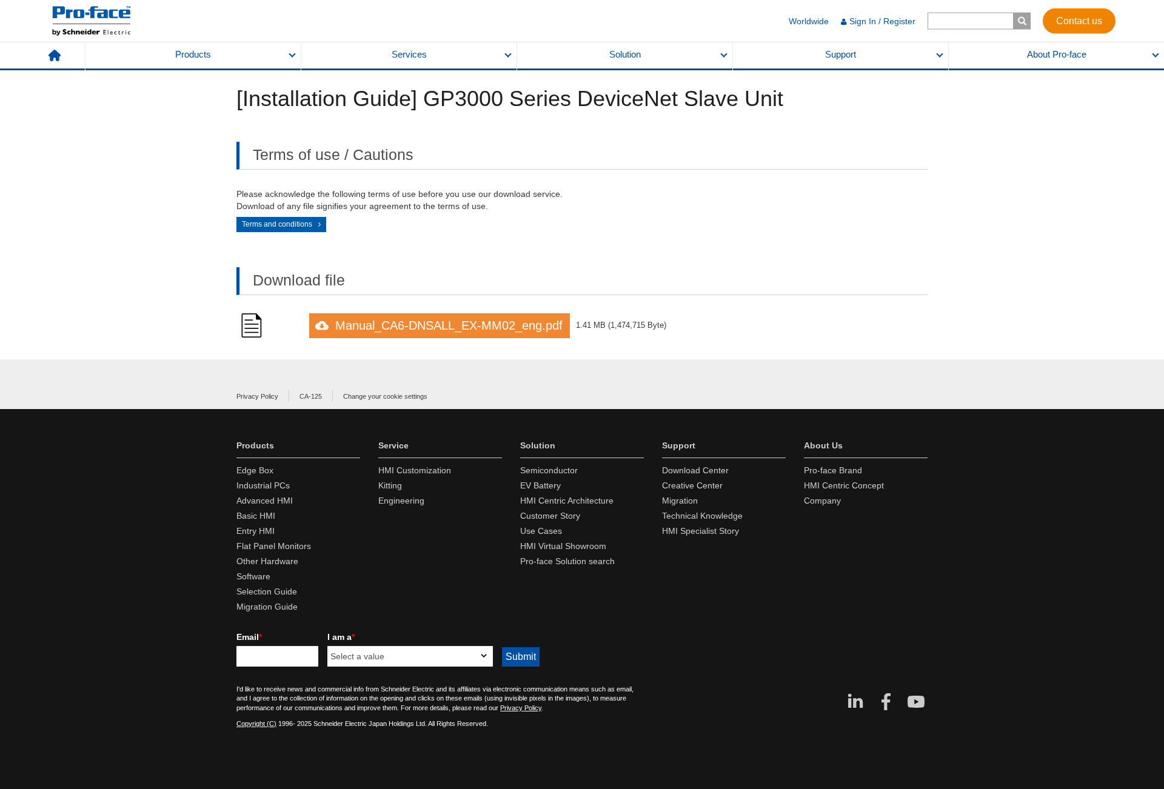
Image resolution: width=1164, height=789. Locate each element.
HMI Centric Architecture (567, 500)
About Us (823, 445)
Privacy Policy (257, 396)
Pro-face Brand (833, 470)
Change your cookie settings (385, 396)
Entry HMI (255, 531)
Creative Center (692, 485)
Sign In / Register (882, 21)
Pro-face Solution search (567, 561)
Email (249, 637)
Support (840, 54)
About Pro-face (1056, 54)
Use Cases (541, 531)
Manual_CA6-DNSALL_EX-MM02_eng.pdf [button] (449, 325)
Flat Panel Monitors (273, 546)
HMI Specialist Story (700, 531)
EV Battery (540, 485)
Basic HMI (255, 516)
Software (253, 576)
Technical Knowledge (702, 516)
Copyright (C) (256, 723)
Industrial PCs (263, 485)
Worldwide (809, 21)
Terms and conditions (277, 224)
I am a (341, 637)
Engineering (401, 500)
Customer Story (550, 516)
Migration (680, 500)
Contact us (1079, 20)
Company (822, 500)
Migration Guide (267, 606)
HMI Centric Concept (844, 485)
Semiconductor (549, 470)
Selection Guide (266, 591)
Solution (625, 54)
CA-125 (310, 396)
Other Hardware (267, 561)
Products (193, 54)
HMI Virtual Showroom (563, 546)
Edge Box (254, 470)
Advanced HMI (264, 500)
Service (393, 445)
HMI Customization (414, 470)
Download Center (695, 470)
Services (409, 54)
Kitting (390, 485)
